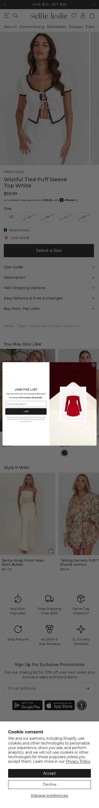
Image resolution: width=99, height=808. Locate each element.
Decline (49, 784)
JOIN (26, 411)
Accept (49, 773)
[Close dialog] (93, 365)
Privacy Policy (78, 761)
